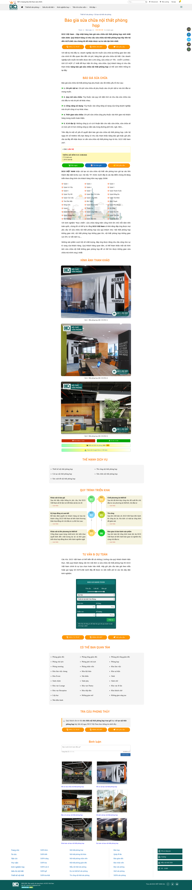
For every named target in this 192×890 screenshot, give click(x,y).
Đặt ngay (74, 165)
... (51, 505)
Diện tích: (86, 605)
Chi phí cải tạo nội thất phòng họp (107, 815)
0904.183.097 (97, 47)
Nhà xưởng (165, 2)
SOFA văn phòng (120, 875)
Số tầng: (105, 605)
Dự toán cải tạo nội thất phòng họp (107, 843)
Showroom (154, 2)
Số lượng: (105, 613)
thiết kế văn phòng (81, 871)
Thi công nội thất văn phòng (79, 875)
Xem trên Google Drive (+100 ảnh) (97, 450)
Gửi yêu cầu (120, 47)
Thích (80, 30)
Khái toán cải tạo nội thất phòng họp (72, 843)
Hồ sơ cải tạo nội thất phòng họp (106, 786)
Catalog (163, 857)
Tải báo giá (97, 165)
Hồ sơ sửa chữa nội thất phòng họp (72, 786)
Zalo (189, 39)
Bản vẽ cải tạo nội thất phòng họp (72, 815)
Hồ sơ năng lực (166, 851)
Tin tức (173, 2)
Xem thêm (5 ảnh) (79, 440)
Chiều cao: (86, 613)
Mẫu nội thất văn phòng (95, 445)
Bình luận (89, 30)
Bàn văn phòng (119, 867)
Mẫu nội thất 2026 (167, 862)
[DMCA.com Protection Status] (27, 887)
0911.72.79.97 (74, 47)
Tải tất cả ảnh (114, 440)
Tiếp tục (110, 620)
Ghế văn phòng (119, 871)
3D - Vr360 (164, 868)
